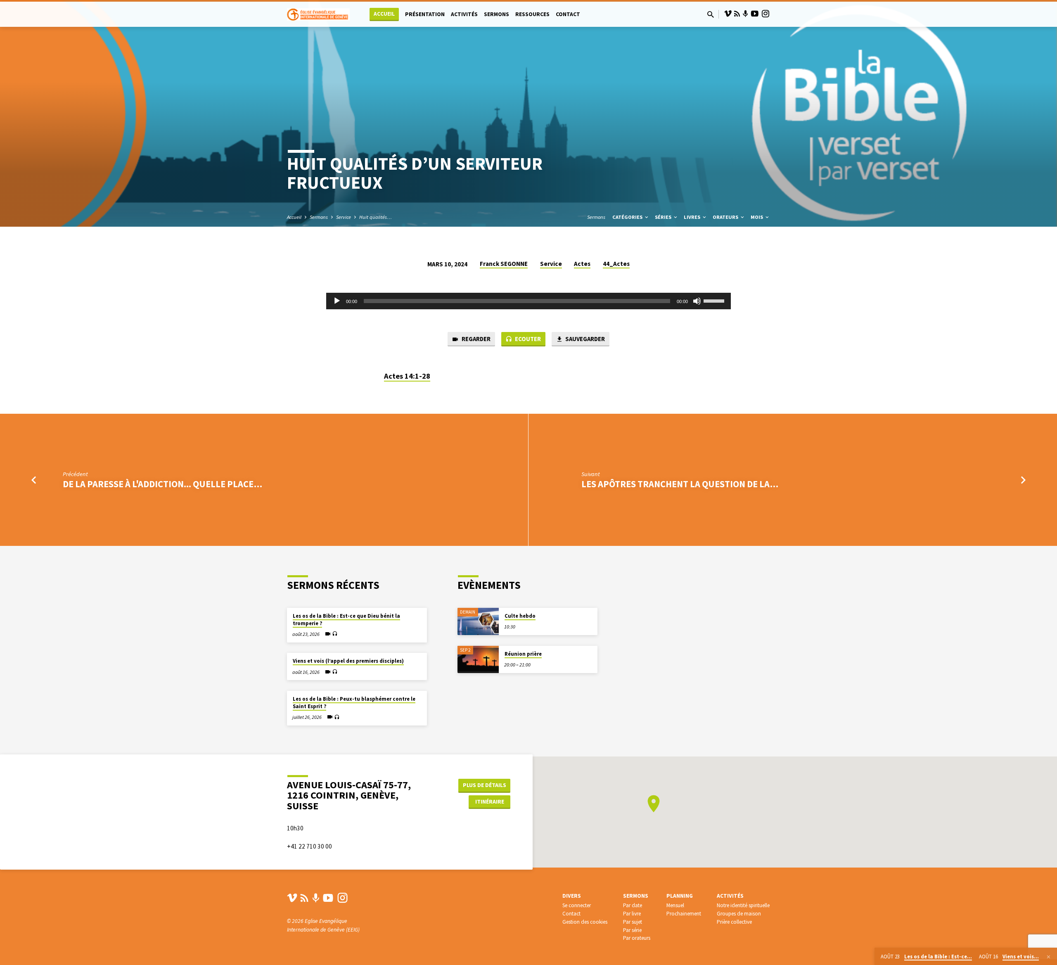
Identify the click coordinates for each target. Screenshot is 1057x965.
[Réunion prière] (478, 659)
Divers (571, 895)
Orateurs (726, 217)
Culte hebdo (520, 615)
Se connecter (576, 905)
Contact (568, 14)
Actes (582, 264)
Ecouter (527, 339)
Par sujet (632, 921)
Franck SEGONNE (504, 264)
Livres (693, 217)
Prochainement (683, 913)
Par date (632, 905)
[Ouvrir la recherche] (710, 14)
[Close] (1048, 956)
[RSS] (737, 13)
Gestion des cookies (584, 921)
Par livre (632, 913)
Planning (679, 895)
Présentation (425, 14)
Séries (664, 217)
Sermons (496, 14)
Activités (464, 14)
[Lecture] (337, 301)
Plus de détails (484, 785)
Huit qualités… (375, 217)
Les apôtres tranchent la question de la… (679, 484)
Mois (757, 217)
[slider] (715, 300)
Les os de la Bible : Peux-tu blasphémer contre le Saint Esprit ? (354, 702)
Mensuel (675, 905)
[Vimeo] (727, 13)
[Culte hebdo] (478, 621)
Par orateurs (636, 937)
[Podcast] (745, 14)
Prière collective (734, 921)
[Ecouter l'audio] (334, 634)
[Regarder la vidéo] (328, 634)
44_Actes (616, 264)
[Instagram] (765, 13)
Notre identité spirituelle (743, 905)
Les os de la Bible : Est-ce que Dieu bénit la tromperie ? (346, 619)
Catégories (628, 217)
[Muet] (697, 301)
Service (343, 217)
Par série (632, 930)
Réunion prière (523, 653)
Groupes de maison (739, 913)
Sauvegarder (584, 339)
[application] (528, 301)
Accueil (384, 13)
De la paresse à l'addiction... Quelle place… (162, 484)
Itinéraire (489, 801)
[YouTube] (754, 13)
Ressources (532, 14)
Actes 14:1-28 (407, 376)
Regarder (475, 339)
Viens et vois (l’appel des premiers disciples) (348, 660)
